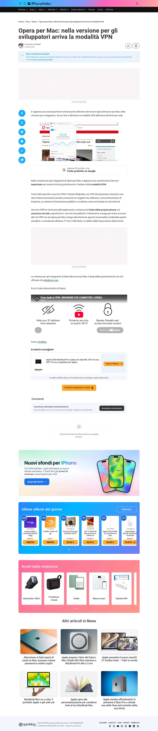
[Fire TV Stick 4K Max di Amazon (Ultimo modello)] (90, 522)
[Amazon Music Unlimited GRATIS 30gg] (30, 522)
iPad (32, 9)
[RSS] (138, 726)
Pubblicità (135, 723)
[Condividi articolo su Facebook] (21, 113)
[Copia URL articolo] (21, 160)
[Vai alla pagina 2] (72, 549)
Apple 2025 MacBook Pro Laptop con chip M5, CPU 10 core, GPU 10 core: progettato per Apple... (72, 361)
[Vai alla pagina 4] (76, 549)
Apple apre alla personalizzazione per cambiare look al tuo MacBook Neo (79, 702)
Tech (100, 9)
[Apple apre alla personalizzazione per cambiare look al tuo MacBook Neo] (79, 683)
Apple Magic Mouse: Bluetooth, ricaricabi (130, 533)
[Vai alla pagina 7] (83, 549)
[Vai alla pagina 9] (88, 549)
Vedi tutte (126, 509)
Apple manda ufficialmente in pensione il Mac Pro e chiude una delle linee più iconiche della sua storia (119, 704)
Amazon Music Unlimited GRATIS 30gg (30, 533)
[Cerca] (25, 3)
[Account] (137, 3)
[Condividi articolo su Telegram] (21, 141)
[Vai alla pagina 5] (79, 549)
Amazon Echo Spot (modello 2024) (70, 532)
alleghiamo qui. (51, 280)
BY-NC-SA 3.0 (59, 726)
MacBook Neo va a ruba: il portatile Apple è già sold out (39, 701)
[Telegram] (130, 726)
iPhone (21, 9)
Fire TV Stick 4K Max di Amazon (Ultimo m (90, 533)
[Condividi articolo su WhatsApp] (21, 150)
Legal (120, 723)
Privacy (126, 723)
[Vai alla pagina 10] (90, 549)
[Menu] (20, 3)
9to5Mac (42, 342)
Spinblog (52, 723)
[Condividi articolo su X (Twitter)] (21, 122)
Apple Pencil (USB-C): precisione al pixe (110, 533)
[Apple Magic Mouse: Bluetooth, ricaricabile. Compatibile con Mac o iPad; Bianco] (130, 522)
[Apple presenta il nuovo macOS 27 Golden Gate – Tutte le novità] (119, 641)
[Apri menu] (52, 3)
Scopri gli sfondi (35, 481)
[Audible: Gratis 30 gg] (50, 522)
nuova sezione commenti (42, 60)
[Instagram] (122, 726)
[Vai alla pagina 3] (74, 549)
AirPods (51, 9)
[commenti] (128, 45)
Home (21, 21)
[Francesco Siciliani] (21, 45)
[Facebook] (110, 726)
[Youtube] (118, 726)
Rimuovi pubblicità (79, 102)
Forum (92, 9)
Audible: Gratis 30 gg (50, 532)
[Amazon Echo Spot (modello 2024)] (70, 522)
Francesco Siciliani (33, 44)
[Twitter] (114, 726)
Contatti (112, 723)
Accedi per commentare (112, 408)
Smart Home (77, 9)
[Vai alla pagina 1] (69, 549)
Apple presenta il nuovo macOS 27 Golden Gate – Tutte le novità (119, 659)
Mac (41, 9)
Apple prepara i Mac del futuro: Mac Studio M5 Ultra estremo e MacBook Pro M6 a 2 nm (79, 660)
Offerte (109, 9)
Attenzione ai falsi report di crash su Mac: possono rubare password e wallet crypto (38, 660)
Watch (63, 9)
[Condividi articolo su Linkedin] (21, 132)
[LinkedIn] (134, 726)
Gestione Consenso (73, 726)
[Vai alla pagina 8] (85, 549)
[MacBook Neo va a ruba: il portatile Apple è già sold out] (38, 683)
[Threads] (126, 726)
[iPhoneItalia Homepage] (39, 3)
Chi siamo (103, 723)
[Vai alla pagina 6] (81, 549)
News (34, 21)
